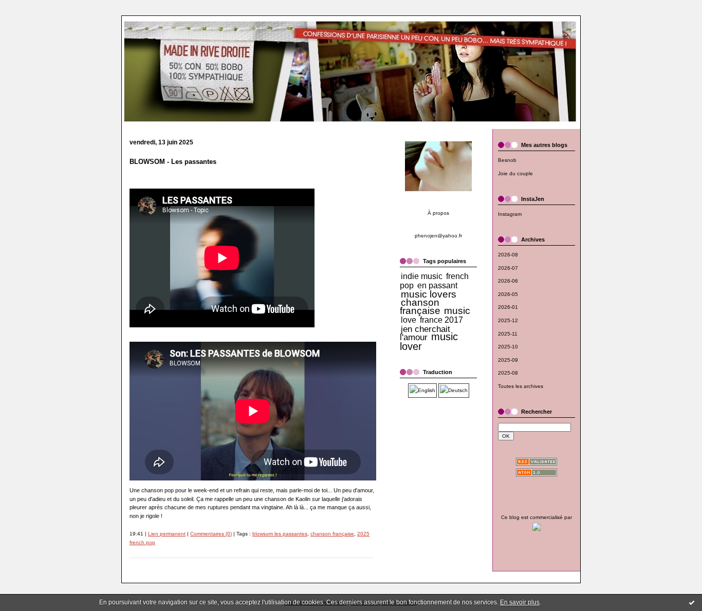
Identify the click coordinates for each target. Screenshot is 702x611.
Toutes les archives (520, 386)
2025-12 (508, 320)
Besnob (507, 160)
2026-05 (508, 294)
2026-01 (508, 307)
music (457, 310)
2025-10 (508, 346)
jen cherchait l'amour (425, 333)
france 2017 (441, 320)
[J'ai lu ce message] (692, 602)
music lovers (428, 294)
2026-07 (508, 268)
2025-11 (508, 334)
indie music (421, 276)
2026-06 (508, 281)
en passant (437, 285)
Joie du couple (515, 173)
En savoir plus (520, 602)
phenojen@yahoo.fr (438, 235)
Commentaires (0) (211, 533)
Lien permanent (167, 533)
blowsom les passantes (279, 533)
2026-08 (508, 254)
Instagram (510, 214)
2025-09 (508, 360)
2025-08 (508, 373)
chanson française (332, 533)
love (408, 320)
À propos (438, 213)
